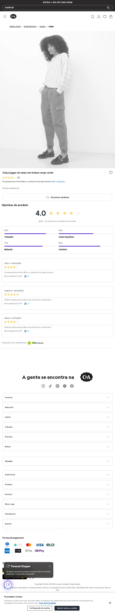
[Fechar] (110, 603)
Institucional (10, 474)
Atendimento (10, 514)
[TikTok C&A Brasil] (50, 386)
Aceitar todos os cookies (67, 608)
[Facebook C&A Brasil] (72, 386)
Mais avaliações (58, 182)
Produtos (8, 484)
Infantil (7, 417)
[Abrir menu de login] (99, 16)
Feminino (9, 397)
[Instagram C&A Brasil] (43, 386)
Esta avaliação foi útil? (13, 276)
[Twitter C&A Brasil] (64, 386)
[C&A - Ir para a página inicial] (13, 16)
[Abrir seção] (62, 397)
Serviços (8, 494)
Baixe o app (9, 504)
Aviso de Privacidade (47, 603)
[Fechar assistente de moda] (50, 566)
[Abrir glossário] (61, 461)
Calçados (9, 427)
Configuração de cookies (39, 608)
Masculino (9, 407)
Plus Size (8, 437)
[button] (92, 16)
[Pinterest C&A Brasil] (57, 386)
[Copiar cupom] (108, 7)
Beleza (7, 446)
